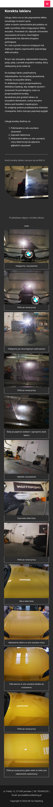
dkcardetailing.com (19, 3)
